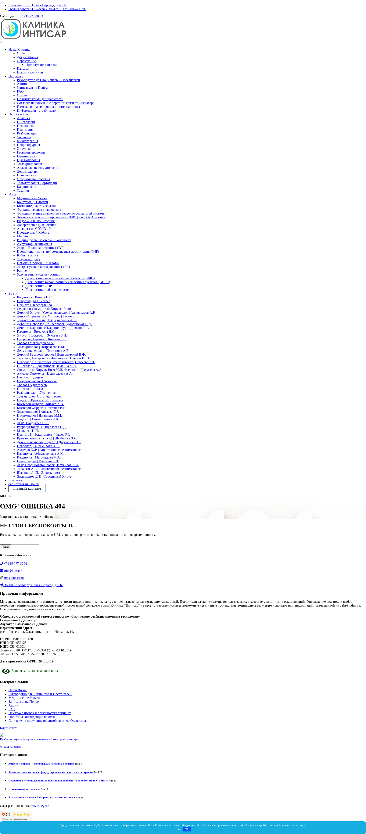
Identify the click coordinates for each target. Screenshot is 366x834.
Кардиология (26, 186)
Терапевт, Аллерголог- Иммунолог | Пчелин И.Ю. (53, 358)
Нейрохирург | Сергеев (33, 301)
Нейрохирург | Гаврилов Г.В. (38, 461)
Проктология (26, 175)
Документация (27, 57)
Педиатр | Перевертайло (34, 305)
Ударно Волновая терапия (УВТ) (40, 247)
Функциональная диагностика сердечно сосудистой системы (61, 213)
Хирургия (24, 148)
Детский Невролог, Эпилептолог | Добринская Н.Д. (54, 324)
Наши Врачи (17, 690)
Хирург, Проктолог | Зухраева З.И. (42, 335)
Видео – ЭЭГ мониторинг (36, 221)
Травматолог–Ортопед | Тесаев (39, 396)
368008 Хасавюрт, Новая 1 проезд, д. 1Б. (33, 585)
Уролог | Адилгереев (32, 385)
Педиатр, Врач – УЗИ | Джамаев (40, 400)
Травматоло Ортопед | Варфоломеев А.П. (47, 320)
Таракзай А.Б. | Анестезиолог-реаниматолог (49, 469)
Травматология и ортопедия (37, 183)
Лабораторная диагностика (36, 225)
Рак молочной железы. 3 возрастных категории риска (41, 797)
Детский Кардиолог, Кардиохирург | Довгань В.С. (53, 328)
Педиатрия (25, 129)
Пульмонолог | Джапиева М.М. (39, 415)
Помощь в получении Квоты (38, 263)
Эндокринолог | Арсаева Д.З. (38, 411)
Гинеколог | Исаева (30, 389)
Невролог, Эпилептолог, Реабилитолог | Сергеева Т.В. (56, 362)
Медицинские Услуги (24, 698)
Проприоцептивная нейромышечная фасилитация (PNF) (58, 251)
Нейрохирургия (28, 145)
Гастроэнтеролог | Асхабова (37, 381)
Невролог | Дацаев (30, 377)
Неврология (25, 125)
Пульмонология (28, 160)
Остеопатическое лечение (24, 789)
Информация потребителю (36, 110)
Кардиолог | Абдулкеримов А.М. (40, 453)
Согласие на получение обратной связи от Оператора (55, 103)
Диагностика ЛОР (38, 286)
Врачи (12, 293)
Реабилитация (27, 133)
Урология (24, 137)
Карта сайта (8, 728)
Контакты (15, 480)
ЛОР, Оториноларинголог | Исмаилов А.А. (48, 465)
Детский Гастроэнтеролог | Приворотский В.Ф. (51, 354)
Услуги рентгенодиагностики (38, 274)
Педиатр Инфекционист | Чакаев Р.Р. (43, 434)
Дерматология (27, 171)
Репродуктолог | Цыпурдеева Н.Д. (42, 427)
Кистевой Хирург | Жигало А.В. (40, 404)
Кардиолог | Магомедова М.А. (39, 457)
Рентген (23, 270)
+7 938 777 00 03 (31, 16)
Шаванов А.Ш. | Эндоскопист (38, 472)
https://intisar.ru (13, 578)
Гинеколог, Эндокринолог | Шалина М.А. (47, 366)
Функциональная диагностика (39, 209)
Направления (18, 114)
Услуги (13, 194)
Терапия (23, 190)
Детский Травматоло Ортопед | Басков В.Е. (48, 316)
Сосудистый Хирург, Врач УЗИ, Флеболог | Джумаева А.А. (60, 369)
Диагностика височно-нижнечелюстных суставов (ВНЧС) (67, 282)
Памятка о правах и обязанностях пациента (48, 106)
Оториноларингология (33, 179)
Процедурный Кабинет (34, 232)
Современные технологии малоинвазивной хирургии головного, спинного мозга (58, 780)
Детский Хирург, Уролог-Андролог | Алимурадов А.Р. (56, 312)
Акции (22, 84)
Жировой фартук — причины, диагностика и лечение (41, 763)
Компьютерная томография (36, 206)
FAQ (20, 91)
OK (187, 829)
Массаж (22, 236)
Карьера (23, 68)
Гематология (26, 156)
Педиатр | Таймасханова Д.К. (38, 419)
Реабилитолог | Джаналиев (36, 392)
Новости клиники (30, 72)
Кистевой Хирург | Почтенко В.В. (41, 408)
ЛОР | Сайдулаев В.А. (33, 423)
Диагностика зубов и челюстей (48, 289)
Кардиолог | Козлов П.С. (35, 297)
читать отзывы (10, 746)
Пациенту (15, 76)
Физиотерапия (27, 141)
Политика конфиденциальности (40, 99)
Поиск (5, 546)
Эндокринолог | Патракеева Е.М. (41, 347)
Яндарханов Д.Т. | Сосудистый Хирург (45, 476)
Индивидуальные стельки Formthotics (44, 240)
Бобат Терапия (27, 255)
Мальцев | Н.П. (28, 430)
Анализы (23, 118)
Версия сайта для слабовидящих (34, 670)
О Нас (21, 53)
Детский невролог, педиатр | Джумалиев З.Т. (49, 442)
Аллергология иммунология (37, 167)
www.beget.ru (40, 806)
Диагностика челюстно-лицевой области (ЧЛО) (60, 278)
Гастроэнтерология (31, 152)
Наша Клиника (19, 49)
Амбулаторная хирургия (34, 244)
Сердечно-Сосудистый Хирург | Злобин (46, 308)
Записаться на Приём (32, 87)
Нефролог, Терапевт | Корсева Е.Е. (42, 339)
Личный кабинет (27, 488)
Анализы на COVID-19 (34, 228)
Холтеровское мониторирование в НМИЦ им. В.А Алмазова (61, 217)
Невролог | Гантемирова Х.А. (38, 446)
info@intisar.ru (13, 570)
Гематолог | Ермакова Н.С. (36, 331)
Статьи (22, 95)
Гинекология (26, 122)
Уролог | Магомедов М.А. (35, 343)
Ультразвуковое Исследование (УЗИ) (43, 267)
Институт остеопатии (41, 64)
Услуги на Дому (28, 259)
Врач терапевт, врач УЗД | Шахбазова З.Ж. (47, 438)
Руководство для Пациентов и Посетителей (48, 80)
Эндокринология (29, 164)
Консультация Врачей (32, 202)
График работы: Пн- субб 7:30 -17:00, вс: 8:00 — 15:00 (47, 9)
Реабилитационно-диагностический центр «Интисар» (39, 739)
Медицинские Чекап (32, 198)
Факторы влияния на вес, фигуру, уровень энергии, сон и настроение (51, 772)
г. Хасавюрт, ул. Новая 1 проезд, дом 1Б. (37, 5)
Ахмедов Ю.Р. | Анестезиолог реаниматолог (49, 450)
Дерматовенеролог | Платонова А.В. (43, 350)
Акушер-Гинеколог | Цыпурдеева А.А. (45, 373)
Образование (26, 61)
